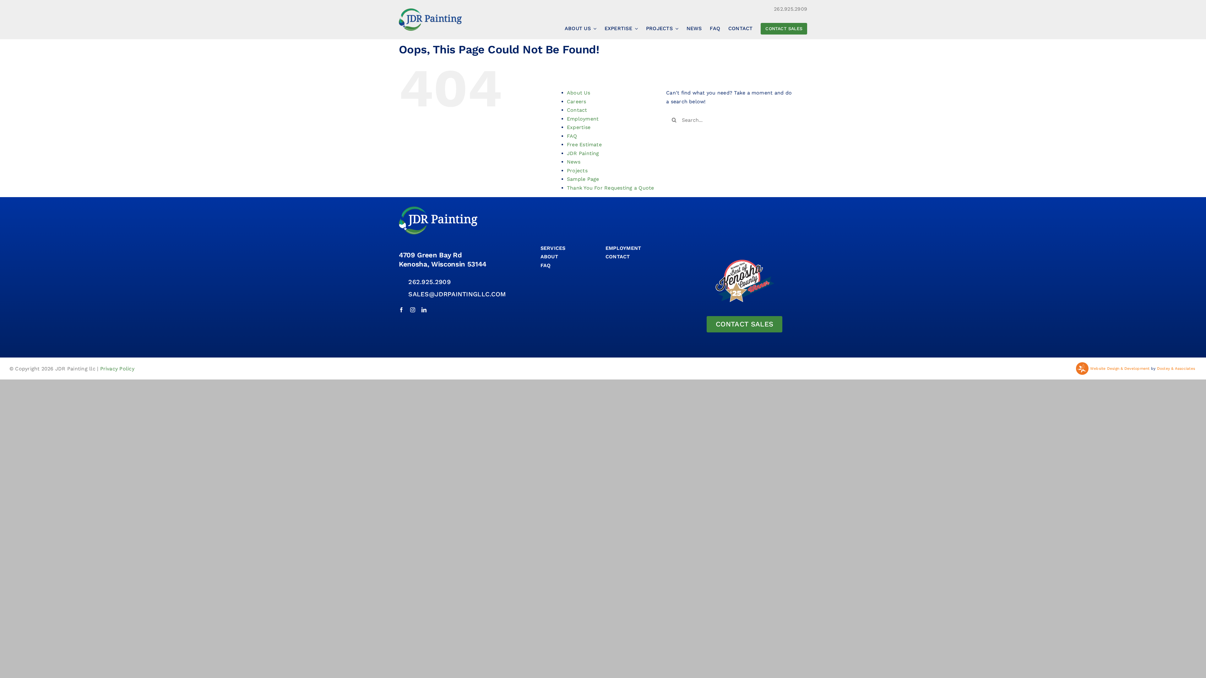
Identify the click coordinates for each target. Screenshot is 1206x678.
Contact (577, 110)
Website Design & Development (1120, 368)
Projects (577, 171)
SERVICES (553, 248)
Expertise (578, 127)
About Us (578, 93)
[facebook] (401, 309)
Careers (576, 102)
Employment (583, 119)
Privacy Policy (117, 369)
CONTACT (618, 257)
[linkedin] (423, 309)
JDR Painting (583, 153)
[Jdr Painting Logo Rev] (438, 209)
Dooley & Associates (1176, 368)
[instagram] (412, 309)
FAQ (572, 136)
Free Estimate (584, 145)
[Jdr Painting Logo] (430, 11)
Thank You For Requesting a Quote (610, 188)
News (573, 162)
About (549, 257)
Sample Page (583, 179)
